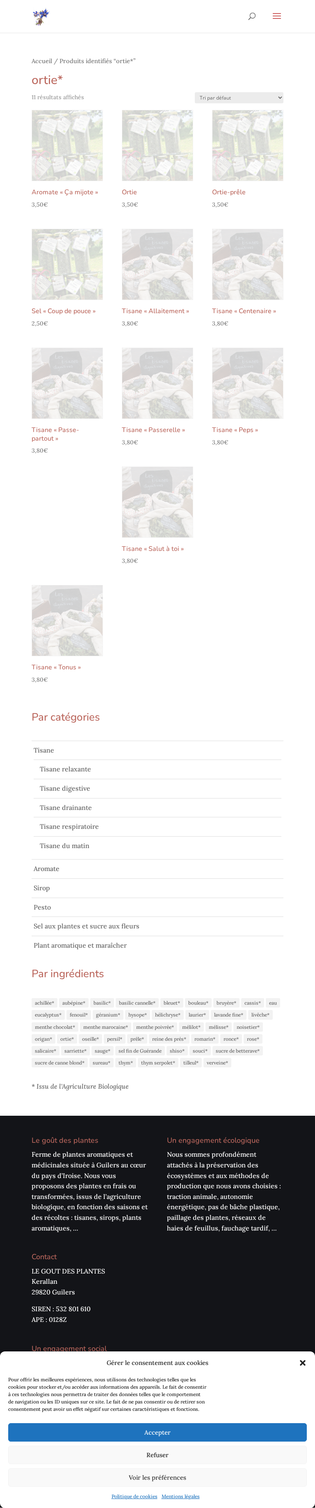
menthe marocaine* (105, 1027)
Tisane (44, 750)
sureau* (101, 1063)
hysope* (137, 1015)
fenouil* (79, 1015)
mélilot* (191, 1027)
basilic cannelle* (137, 1003)
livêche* (260, 1015)
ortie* (67, 1039)
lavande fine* (228, 1015)
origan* (43, 1039)
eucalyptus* (48, 1015)
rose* (253, 1039)
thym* (126, 1063)
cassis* (252, 1003)
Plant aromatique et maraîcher (80, 945)
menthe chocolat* (55, 1027)
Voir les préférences (157, 1477)
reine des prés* (169, 1039)
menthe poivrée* (155, 1027)
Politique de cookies (135, 1496)
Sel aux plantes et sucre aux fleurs (86, 926)
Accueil (42, 61)
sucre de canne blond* (59, 1063)
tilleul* (191, 1063)
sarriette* (75, 1051)
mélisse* (218, 1027)
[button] (303, 1363)
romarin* (204, 1039)
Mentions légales (181, 1496)
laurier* (197, 1015)
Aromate (46, 868)
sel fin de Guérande (140, 1051)
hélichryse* (167, 1015)
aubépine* (73, 1003)
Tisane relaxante (65, 769)
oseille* (90, 1039)
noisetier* (248, 1027)
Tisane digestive (65, 788)
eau (273, 1003)
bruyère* (226, 1003)
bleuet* (172, 1003)
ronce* (231, 1039)
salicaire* (45, 1051)
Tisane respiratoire (69, 826)
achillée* (44, 1003)
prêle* (137, 1039)
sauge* (102, 1051)
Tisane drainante (66, 807)
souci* (200, 1051)
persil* (114, 1039)
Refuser (157, 1455)
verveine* (217, 1063)
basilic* (102, 1003)
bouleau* (198, 1003)
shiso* (177, 1051)
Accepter (157, 1432)
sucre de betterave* (238, 1051)
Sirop (42, 888)
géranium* (108, 1015)
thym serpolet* (158, 1063)
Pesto (42, 907)
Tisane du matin (64, 846)
